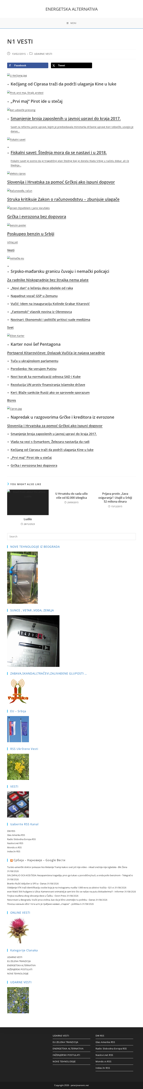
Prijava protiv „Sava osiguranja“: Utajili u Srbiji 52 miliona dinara (115, 497)
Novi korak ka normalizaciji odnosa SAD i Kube (46, 377)
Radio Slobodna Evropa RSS (21, 839)
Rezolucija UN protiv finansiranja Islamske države (48, 385)
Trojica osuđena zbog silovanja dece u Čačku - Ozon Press (36, 895)
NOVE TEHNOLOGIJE (17, 973)
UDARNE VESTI (43, 53)
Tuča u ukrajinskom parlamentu (34, 361)
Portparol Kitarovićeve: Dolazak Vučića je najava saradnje (56, 352)
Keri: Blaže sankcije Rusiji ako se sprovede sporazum (50, 392)
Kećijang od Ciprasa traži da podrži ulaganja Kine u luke (52, 450)
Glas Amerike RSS (16, 835)
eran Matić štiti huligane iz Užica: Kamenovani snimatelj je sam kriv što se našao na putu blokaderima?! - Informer (65, 891)
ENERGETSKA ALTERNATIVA (72, 9)
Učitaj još (12, 242)
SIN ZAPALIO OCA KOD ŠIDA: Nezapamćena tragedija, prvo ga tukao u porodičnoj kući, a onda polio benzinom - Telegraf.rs (70, 875)
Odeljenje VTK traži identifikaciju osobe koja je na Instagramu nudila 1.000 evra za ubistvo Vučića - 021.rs (60, 887)
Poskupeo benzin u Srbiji (30, 234)
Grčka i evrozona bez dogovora (36, 216)
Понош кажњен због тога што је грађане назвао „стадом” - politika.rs (44, 903)
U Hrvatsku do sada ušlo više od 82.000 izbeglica (71, 495)
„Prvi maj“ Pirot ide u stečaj (31, 457)
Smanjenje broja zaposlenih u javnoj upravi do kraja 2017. (66, 118)
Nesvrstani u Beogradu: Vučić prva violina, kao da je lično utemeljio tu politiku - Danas (51, 899)
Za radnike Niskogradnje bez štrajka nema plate (48, 280)
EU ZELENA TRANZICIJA (19, 961)
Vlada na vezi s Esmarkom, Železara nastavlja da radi (50, 442)
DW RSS (11, 831)
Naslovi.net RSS (15, 843)
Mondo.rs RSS (14, 847)
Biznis (11, 400)
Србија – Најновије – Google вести (39, 860)
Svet (10, 327)
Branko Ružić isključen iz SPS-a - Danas (27, 883)
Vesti (10, 250)
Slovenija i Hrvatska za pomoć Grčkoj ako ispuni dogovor (61, 182)
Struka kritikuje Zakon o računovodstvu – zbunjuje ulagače (63, 199)
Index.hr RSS (13, 851)
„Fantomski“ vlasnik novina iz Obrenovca (41, 312)
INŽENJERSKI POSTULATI (19, 969)
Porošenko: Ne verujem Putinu (34, 369)
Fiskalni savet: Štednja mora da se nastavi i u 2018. (59, 152)
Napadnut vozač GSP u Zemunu (34, 296)
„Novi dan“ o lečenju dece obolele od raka (42, 288)
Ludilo (28, 519)
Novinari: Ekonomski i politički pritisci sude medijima (50, 319)
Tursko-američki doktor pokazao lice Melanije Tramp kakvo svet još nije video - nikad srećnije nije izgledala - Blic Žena (67, 867)
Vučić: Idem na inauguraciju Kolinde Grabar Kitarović (50, 304)
